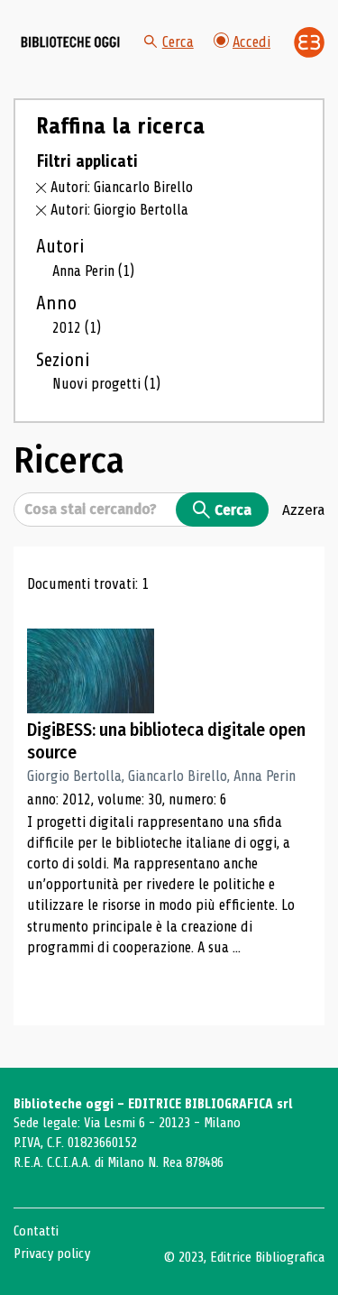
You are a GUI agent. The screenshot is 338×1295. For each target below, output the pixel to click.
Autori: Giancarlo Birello (121, 187)
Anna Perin (93, 271)
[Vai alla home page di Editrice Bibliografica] (309, 42)
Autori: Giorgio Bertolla (119, 209)
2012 (76, 327)
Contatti (36, 1231)
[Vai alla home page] (70, 42)
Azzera (303, 510)
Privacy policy (52, 1253)
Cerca (178, 42)
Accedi (251, 42)
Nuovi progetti (106, 383)
